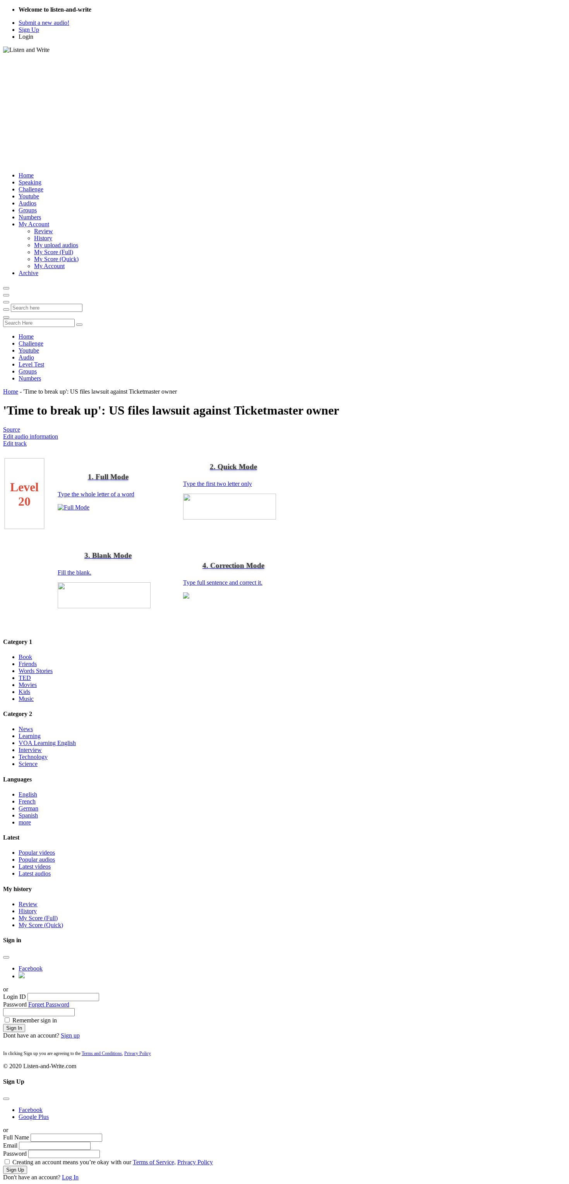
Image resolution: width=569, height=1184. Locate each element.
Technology (33, 757)
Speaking (30, 182)
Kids (24, 691)
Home (26, 175)
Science (28, 764)
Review (43, 231)
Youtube (29, 196)
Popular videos (37, 852)
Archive (28, 273)
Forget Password (48, 1004)
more (25, 822)
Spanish (28, 815)
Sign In (14, 1028)
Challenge (31, 189)
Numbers (30, 217)
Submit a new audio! (44, 22)
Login (26, 36)
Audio (26, 357)
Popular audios (37, 859)
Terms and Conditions (102, 1053)
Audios (27, 203)
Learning (30, 736)
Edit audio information (30, 436)
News (26, 729)
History (43, 238)
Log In (70, 1177)
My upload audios (56, 245)
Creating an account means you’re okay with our (112, 1162)
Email (10, 1145)
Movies (28, 684)
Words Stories (36, 671)
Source (11, 429)
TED (25, 678)
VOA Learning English (47, 743)
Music (26, 698)
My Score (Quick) (56, 259)
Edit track (15, 443)
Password (15, 1004)
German (28, 808)
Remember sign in (34, 1020)
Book (25, 657)
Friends (28, 664)
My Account (34, 224)
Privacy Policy (137, 1053)
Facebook (31, 968)
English (28, 794)
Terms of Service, (154, 1162)
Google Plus (34, 1116)
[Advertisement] (284, 111)
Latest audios (35, 873)
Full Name (16, 1137)
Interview (30, 750)
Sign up (70, 1035)
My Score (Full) (53, 252)
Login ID (14, 996)
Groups (28, 210)
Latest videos (35, 866)
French (27, 801)
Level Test (31, 364)
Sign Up (29, 29)
